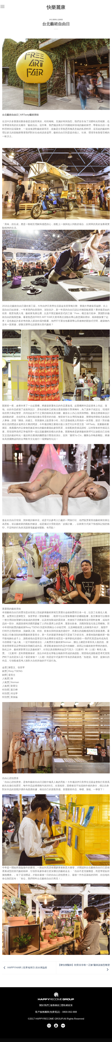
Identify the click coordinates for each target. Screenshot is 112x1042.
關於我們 (44, 1005)
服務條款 (55, 1005)
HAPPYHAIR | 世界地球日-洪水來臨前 (27, 967)
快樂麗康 (56, 7)
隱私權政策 (67, 1005)
